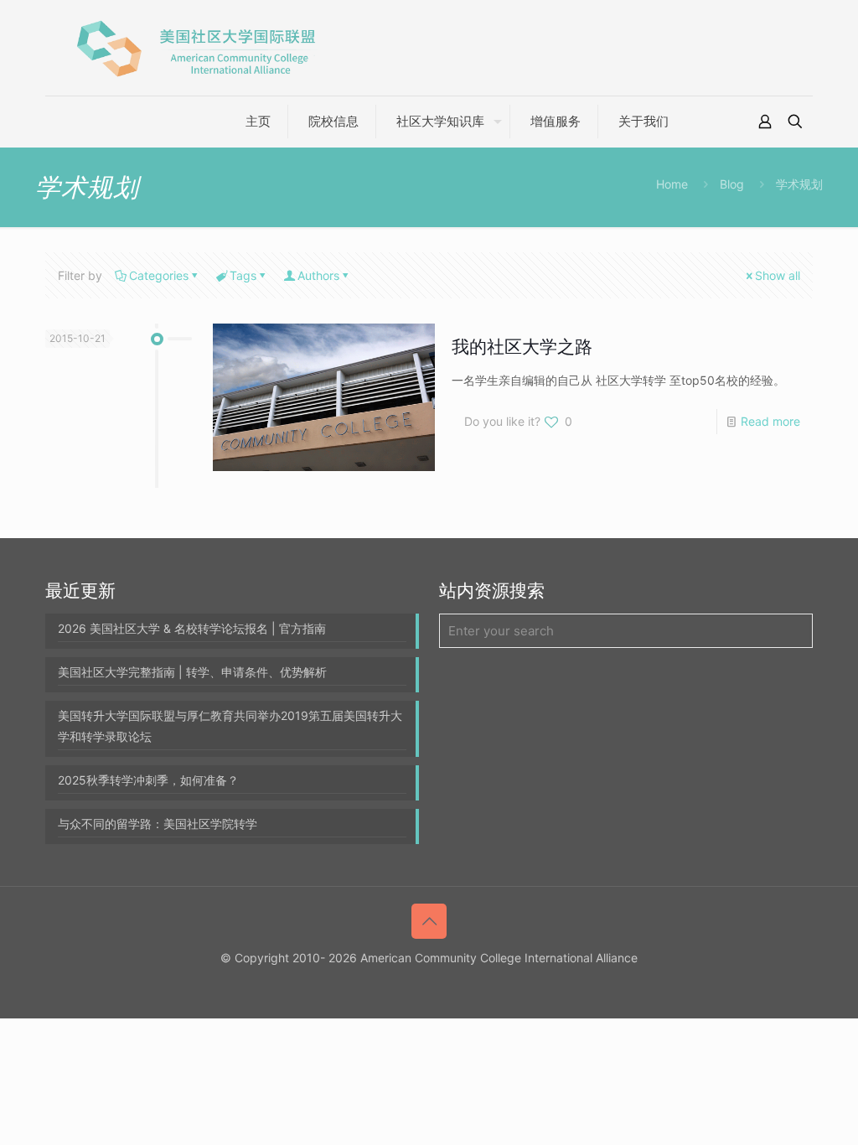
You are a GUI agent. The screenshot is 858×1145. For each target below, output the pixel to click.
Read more (770, 421)
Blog (732, 184)
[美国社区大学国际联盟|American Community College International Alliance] (196, 48)
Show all (777, 275)
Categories (159, 275)
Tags (243, 275)
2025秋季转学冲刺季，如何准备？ (148, 780)
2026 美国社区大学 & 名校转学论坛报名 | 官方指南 (192, 628)
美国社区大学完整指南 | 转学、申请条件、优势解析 (192, 672)
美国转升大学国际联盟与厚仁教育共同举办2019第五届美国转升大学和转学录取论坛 (230, 725)
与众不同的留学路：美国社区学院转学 (157, 823)
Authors (318, 275)
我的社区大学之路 (522, 346)
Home (672, 184)
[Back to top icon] (429, 921)
